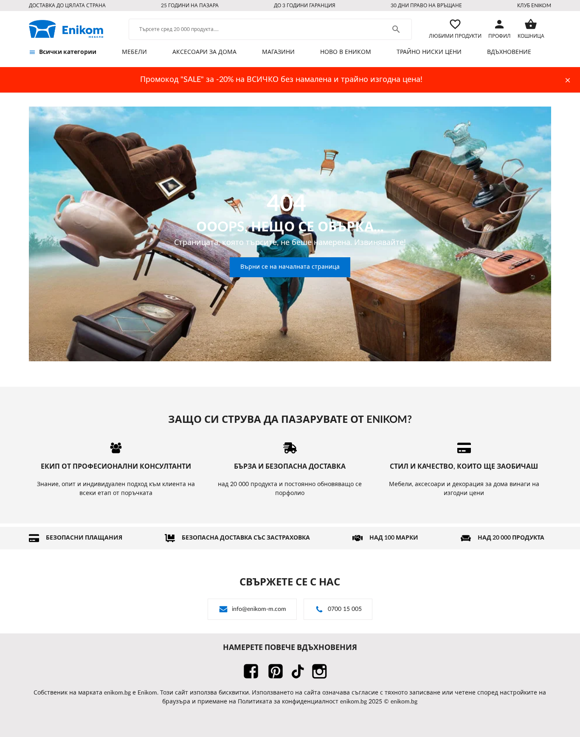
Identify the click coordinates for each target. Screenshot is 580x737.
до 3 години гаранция (304, 5)
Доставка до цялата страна (67, 5)
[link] (66, 29)
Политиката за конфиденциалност (288, 702)
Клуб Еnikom (534, 5)
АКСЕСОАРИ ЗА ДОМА (204, 52)
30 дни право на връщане (426, 5)
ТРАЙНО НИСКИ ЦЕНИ (429, 52)
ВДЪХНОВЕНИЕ (509, 52)
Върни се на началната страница (290, 267)
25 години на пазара (190, 5)
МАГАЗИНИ (278, 52)
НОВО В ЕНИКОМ (345, 52)
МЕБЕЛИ (134, 52)
